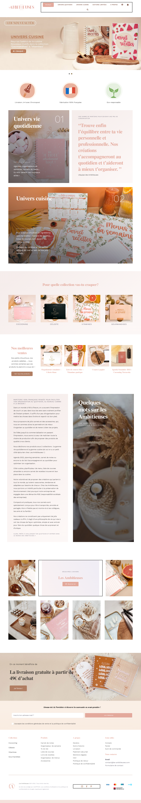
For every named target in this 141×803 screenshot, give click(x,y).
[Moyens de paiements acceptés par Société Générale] (118, 784)
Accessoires (45, 761)
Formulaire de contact (114, 765)
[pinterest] (91, 786)
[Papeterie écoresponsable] (113, 81)
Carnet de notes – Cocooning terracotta (98, 371)
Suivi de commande (113, 749)
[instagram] (82, 786)
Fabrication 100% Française (70, 102)
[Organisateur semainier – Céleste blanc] (122, 346)
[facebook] (86, 786)
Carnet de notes (47, 743)
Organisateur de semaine (51, 746)
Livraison (76, 749)
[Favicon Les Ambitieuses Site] (12, 784)
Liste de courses (47, 752)
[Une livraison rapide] (27, 81)
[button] (87, 9)
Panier (107, 746)
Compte (108, 743)
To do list (44, 749)
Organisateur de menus (50, 758)
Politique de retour (80, 761)
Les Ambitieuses (24, 783)
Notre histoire (78, 746)
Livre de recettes (47, 755)
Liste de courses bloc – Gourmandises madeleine (51, 371)
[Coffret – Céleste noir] (75, 346)
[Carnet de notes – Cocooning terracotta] (98, 346)
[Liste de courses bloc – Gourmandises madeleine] (51, 346)
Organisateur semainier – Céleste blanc (122, 371)
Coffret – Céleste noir (74, 369)
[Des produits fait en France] (70, 81)
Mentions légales (79, 755)
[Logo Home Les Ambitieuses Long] (21, 4)
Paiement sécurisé (80, 752)
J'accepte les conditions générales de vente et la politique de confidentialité (45, 724)
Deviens (76, 743)
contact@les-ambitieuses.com (117, 762)
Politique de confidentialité (84, 764)
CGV (74, 758)
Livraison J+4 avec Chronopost (27, 102)
